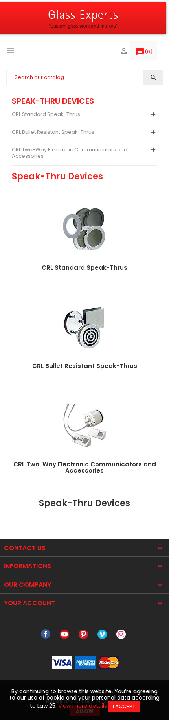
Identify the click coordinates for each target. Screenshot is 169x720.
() (143, 52)
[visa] (62, 662)
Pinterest (83, 634)
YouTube (64, 634)
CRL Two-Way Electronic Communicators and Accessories (69, 153)
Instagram (121, 634)
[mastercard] (109, 662)
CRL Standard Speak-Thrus (46, 114)
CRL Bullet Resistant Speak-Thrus (53, 132)
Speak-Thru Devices (53, 101)
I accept (124, 706)
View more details (82, 706)
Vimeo (102, 634)
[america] (85, 662)
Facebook (45, 634)
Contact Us (25, 547)
